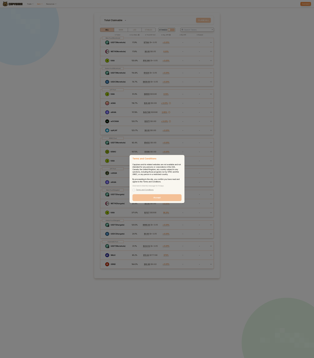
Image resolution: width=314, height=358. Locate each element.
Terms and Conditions (145, 190)
